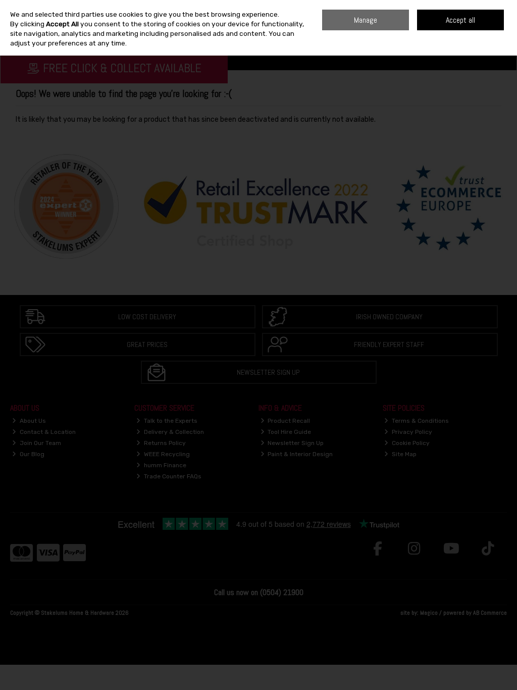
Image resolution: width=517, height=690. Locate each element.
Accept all (460, 20)
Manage (365, 20)
